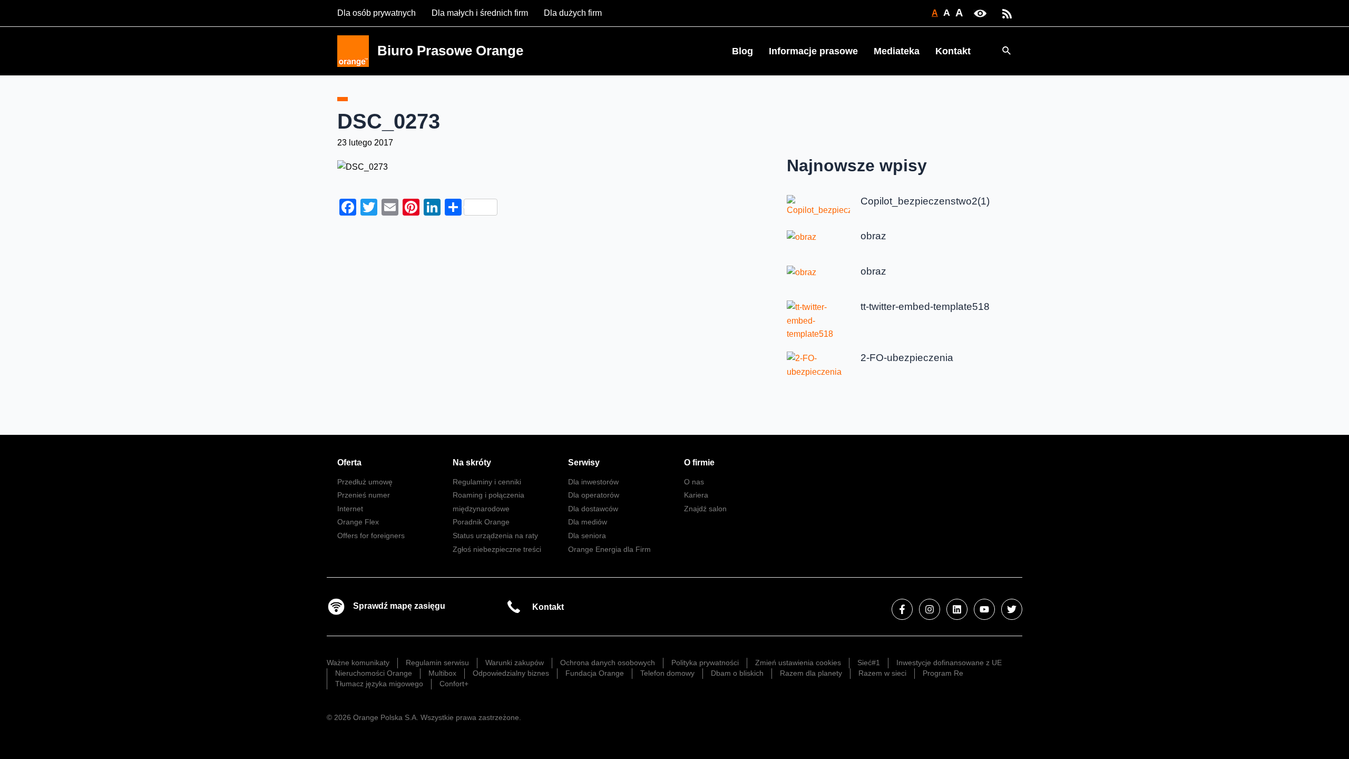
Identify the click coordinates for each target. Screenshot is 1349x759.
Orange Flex (358, 522)
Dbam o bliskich (737, 673)
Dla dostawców (593, 508)
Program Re (943, 673)
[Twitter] (1011, 609)
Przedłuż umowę (365, 482)
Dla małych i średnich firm (480, 12)
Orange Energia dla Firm (609, 549)
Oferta (349, 462)
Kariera (696, 495)
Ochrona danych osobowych (607, 662)
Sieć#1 (868, 662)
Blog (742, 51)
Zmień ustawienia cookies (798, 662)
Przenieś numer (363, 495)
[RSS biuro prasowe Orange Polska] (1007, 12)
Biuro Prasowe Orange (450, 51)
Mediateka (897, 51)
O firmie (699, 462)
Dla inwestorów (593, 482)
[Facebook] (902, 609)
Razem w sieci (882, 673)
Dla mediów (587, 522)
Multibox (442, 673)
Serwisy (584, 462)
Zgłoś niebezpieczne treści (497, 549)
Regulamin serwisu (437, 662)
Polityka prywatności (705, 662)
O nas (694, 482)
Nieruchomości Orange (373, 673)
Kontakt (953, 51)
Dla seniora (587, 535)
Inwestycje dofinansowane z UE (949, 662)
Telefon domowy (667, 673)
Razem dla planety (811, 673)
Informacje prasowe (813, 51)
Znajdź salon (705, 508)
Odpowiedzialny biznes (511, 673)
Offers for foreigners (371, 535)
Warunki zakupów (514, 662)
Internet (350, 508)
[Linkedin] (956, 609)
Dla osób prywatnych (376, 12)
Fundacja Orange (594, 673)
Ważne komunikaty (358, 662)
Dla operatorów (593, 495)
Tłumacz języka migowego (379, 683)
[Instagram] (929, 609)
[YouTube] (984, 609)
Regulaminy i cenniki (487, 482)
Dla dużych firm (573, 12)
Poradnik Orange (481, 522)
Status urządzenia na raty (495, 535)
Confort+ (453, 683)
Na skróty (472, 462)
